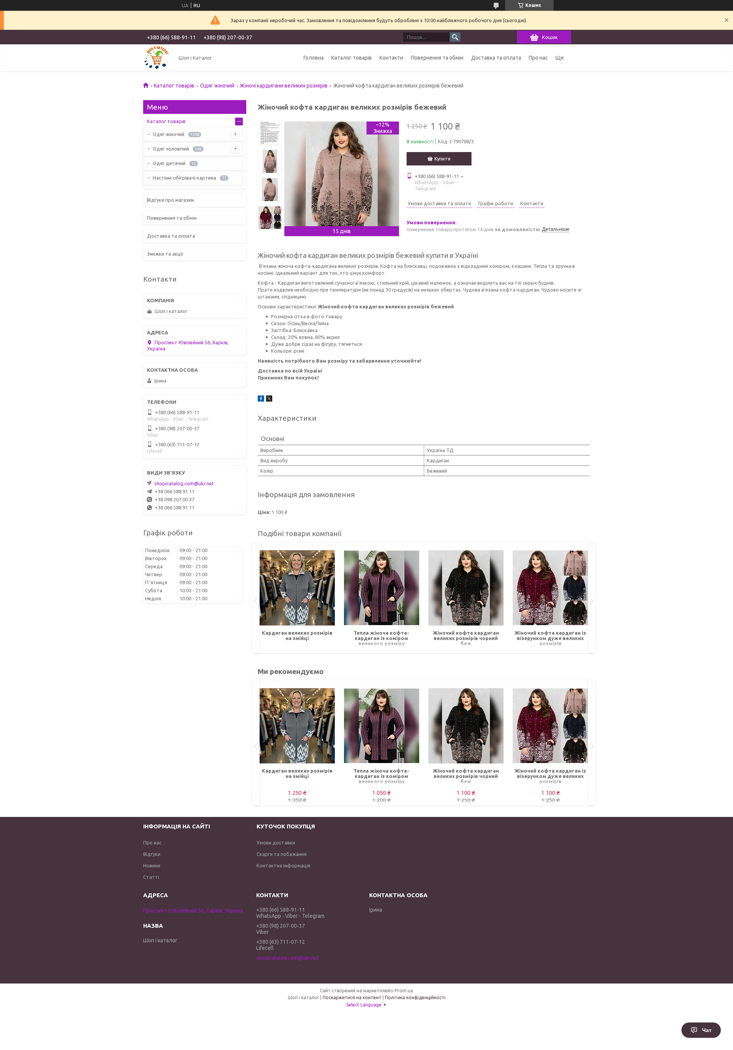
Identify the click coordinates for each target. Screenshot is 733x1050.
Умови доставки (276, 842)
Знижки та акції (165, 253)
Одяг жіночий (217, 86)
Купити (442, 158)
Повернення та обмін (437, 58)
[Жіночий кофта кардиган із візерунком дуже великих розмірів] (550, 588)
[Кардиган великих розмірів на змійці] (297, 588)
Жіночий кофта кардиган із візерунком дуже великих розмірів (550, 638)
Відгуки (151, 854)
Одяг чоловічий (171, 148)
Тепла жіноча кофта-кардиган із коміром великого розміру (381, 638)
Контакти (391, 58)
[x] (269, 399)
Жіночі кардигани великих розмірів (284, 86)
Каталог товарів (351, 58)
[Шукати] (455, 37)
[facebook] (261, 399)
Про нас (538, 58)
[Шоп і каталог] (156, 57)
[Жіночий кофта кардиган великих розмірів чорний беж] (466, 588)
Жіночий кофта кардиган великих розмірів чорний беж (466, 638)
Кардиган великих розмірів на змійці (297, 635)
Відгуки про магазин (170, 200)
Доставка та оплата (496, 58)
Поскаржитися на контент (352, 997)
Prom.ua (404, 990)
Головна (314, 58)
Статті (151, 877)
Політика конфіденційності (415, 997)
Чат (707, 1030)
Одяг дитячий (169, 163)
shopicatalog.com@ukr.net (184, 483)
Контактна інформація (283, 865)
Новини (151, 865)
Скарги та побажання (282, 854)
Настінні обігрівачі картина (184, 177)
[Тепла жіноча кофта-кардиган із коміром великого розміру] (381, 588)
